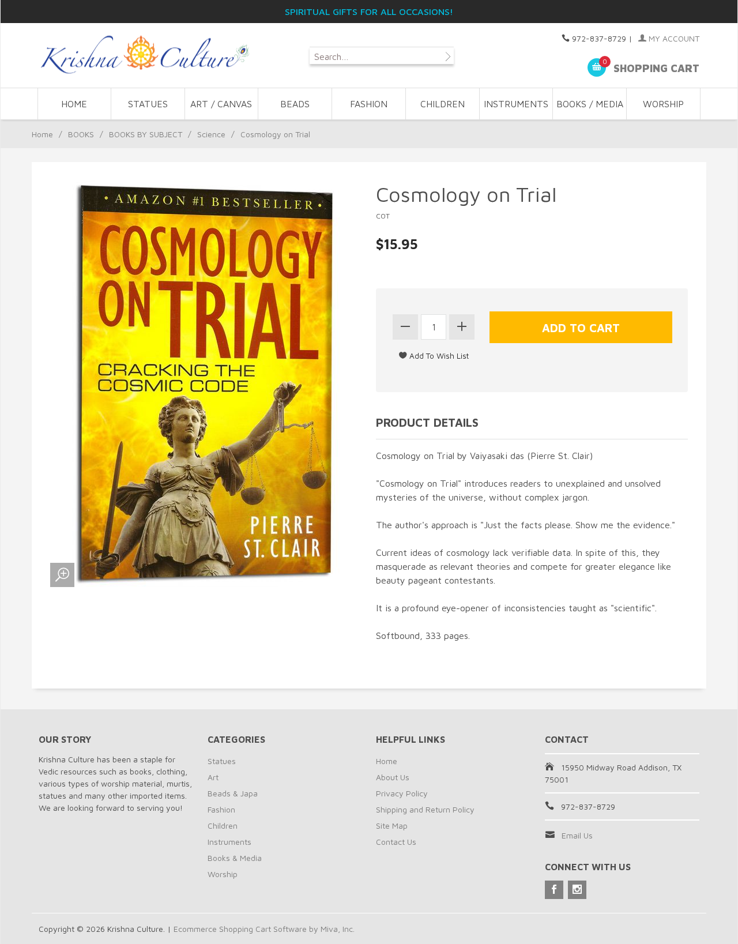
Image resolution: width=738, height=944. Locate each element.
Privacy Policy (402, 793)
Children (223, 825)
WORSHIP (663, 104)
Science (211, 134)
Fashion (221, 809)
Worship (223, 874)
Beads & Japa (233, 793)
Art (213, 777)
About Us (392, 777)
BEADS (295, 104)
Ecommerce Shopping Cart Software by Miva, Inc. (264, 929)
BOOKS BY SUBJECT (145, 134)
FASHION (368, 104)
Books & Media (235, 858)
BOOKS (81, 134)
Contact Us (396, 842)
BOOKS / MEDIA (589, 104)
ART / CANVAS (221, 104)
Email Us (577, 835)
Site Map (392, 825)
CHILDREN (442, 104)
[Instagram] (577, 890)
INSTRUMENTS (516, 104)
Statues (222, 761)
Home (74, 104)
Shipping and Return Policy (425, 809)
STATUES (148, 104)
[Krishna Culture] (144, 55)
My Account (672, 38)
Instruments (229, 842)
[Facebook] (554, 890)
